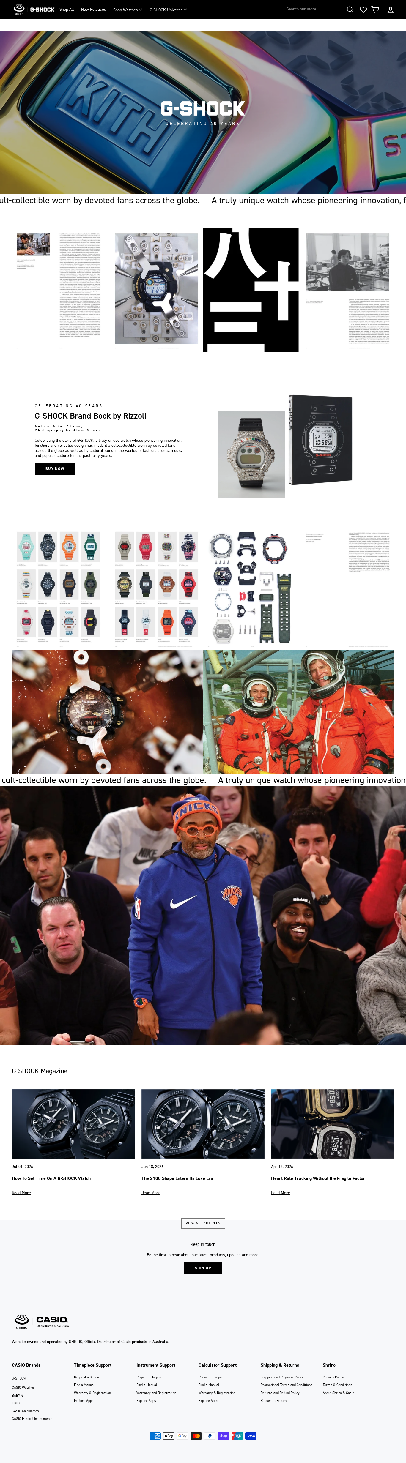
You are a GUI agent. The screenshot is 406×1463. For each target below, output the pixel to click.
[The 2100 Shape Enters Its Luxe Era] (203, 1124)
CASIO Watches (23, 1387)
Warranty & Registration (92, 1393)
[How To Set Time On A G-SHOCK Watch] (73, 1124)
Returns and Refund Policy (280, 1393)
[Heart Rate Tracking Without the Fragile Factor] (332, 1124)
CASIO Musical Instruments (32, 1418)
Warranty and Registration (156, 1393)
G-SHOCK (19, 1378)
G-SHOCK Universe (166, 10)
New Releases (93, 9)
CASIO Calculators (25, 1411)
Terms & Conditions (337, 1384)
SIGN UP (203, 1268)
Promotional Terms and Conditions (286, 1384)
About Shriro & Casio (338, 1393)
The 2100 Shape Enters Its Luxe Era (177, 1178)
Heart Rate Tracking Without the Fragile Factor (318, 1178)
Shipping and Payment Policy (282, 1377)
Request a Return (274, 1400)
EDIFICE (17, 1403)
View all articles (203, 1223)
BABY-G (17, 1395)
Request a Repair (87, 1377)
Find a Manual (84, 1384)
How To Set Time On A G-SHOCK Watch (51, 1178)
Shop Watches (125, 10)
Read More (21, 1193)
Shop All (66, 9)
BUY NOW (54, 468)
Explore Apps (84, 1400)
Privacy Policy (333, 1377)
